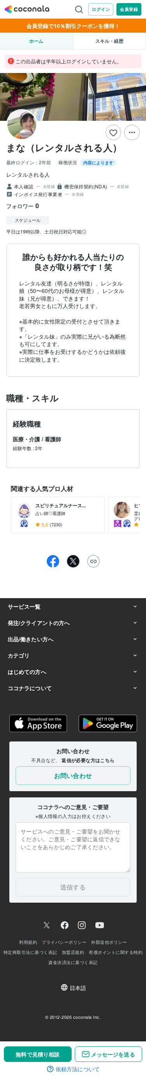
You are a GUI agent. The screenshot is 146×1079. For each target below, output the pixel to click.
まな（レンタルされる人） (64, 147)
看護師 (53, 439)
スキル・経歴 (109, 40)
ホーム (36, 40)
